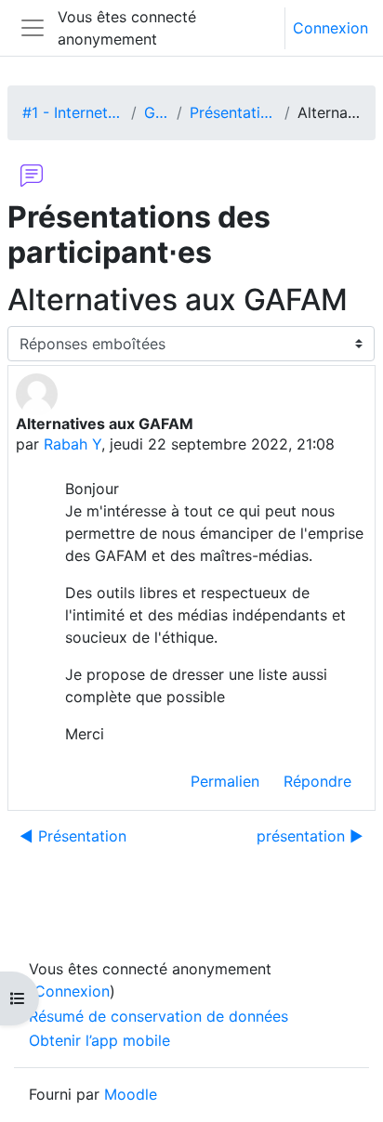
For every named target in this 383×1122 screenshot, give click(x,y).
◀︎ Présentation (73, 836)
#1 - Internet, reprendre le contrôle (73, 112)
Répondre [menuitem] (317, 781)
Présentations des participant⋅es (233, 112)
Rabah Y (72, 444)
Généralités (156, 112)
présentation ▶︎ (310, 836)
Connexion (330, 28)
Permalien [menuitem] (225, 781)
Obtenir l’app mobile (99, 1040)
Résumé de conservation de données (158, 1016)
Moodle (130, 1094)
